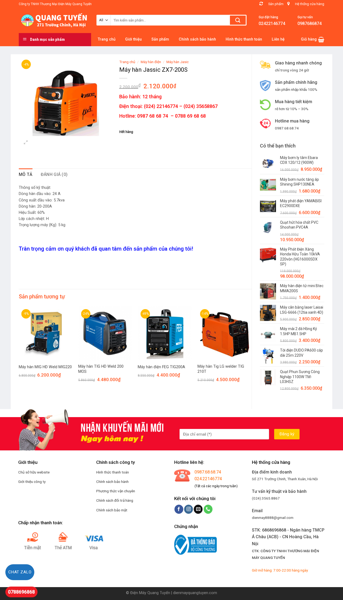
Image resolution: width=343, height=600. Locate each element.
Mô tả (26, 174)
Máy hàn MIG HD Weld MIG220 (45, 367)
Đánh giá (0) (54, 174)
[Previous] (19, 349)
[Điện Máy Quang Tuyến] (53, 20)
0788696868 (21, 592)
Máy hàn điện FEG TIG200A (161, 367)
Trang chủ (127, 62)
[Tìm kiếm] (238, 20)
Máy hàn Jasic (177, 62)
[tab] (26, 174)
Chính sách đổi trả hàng (114, 500)
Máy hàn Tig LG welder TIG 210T (220, 369)
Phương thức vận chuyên (115, 491)
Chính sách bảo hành (112, 481)
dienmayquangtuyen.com (195, 593)
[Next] (251, 349)
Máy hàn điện (151, 62)
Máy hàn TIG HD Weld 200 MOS (101, 369)
